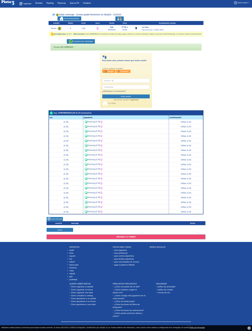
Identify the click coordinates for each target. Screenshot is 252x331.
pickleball (73, 279)
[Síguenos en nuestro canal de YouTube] (178, 253)
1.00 (83, 28)
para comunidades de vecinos (126, 262)
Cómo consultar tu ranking (82, 295)
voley (71, 271)
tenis (71, 253)
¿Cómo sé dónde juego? (124, 301)
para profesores (121, 253)
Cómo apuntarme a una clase (83, 304)
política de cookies (165, 290)
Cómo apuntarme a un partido (83, 298)
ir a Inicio (112, 103)
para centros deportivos (124, 256)
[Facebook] (156, 253)
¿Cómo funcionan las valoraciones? (129, 310)
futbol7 (72, 262)
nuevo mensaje (56, 219)
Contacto (87, 3)
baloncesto (73, 265)
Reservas (61, 3)
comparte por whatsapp (83, 41)
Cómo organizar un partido (82, 287)
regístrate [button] (27, 3)
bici (70, 259)
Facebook (124, 71)
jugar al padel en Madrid (124, 265)
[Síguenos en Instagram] (156, 262)
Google (110, 71)
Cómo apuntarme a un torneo (83, 301)
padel (71, 250)
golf (70, 276)
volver (59, 230)
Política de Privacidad (197, 328)
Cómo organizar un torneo (82, 290)
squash (72, 256)
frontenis (73, 268)
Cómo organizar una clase (82, 292)
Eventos (39, 3)
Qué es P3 (74, 3)
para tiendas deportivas (124, 259)
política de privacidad (166, 287)
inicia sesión (126, 96)
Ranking (50, 3)
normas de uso (164, 292)
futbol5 (72, 274)
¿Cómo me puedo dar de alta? (127, 287)
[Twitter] (167, 253)
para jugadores (120, 250)
